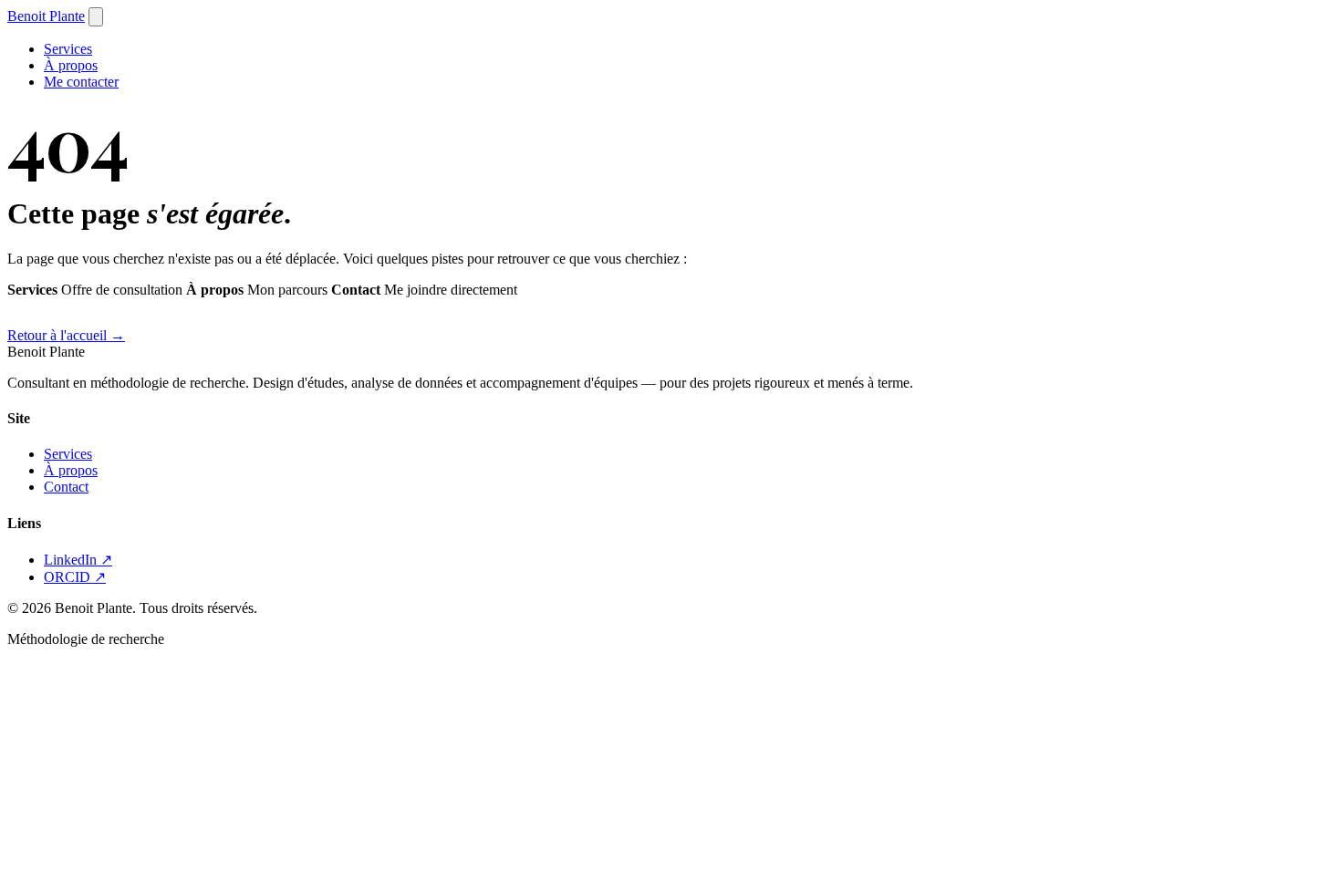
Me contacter (81, 81)
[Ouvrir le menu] (95, 16)
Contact (66, 486)
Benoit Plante (46, 16)
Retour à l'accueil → (66, 335)
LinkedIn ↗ (78, 559)
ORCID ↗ (75, 577)
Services (68, 49)
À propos (71, 65)
